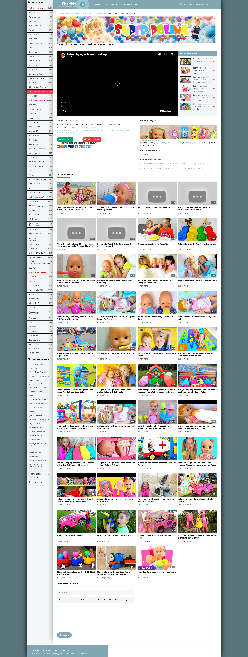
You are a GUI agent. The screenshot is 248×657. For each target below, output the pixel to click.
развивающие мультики (38, 460)
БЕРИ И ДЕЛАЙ (35, 290)
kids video (33, 368)
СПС (30, 322)
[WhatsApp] (83, 146)
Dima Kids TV (34, 127)
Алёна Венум (34, 61)
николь (32, 449)
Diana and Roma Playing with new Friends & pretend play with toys (197, 537)
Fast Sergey (33, 122)
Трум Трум (33, 48)
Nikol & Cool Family (37, 87)
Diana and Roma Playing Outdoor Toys (114, 535)
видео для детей (37, 399)
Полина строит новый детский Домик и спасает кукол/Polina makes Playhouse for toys (156, 391)
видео (31, 395)
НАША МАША (34, 26)
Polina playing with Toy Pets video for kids (197, 244)
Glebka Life (33, 140)
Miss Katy (32, 83)
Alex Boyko (33, 344)
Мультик (33, 388)
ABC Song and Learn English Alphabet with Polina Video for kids (195, 355)
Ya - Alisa (32, 96)
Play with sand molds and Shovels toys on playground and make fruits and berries (76, 245)
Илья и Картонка (36, 162)
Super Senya (34, 192)
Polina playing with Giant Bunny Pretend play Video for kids (156, 500)
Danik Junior (34, 153)
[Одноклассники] (62, 146)
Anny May (32, 69)
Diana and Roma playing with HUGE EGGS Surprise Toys (76, 573)
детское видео (36, 407)
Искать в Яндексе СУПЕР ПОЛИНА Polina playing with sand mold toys (172, 163)
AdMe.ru (32, 294)
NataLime (32, 39)
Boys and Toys (34, 131)
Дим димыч (33, 384)
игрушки (32, 419)
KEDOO (31, 268)
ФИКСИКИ (42, 391)
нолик (40, 449)
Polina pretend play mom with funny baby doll (197, 318)
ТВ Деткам (33, 219)
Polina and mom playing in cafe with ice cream (196, 500)
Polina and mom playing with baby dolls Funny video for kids (155, 282)
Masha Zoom (34, 56)
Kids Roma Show (36, 166)
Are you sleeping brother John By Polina (115, 353)
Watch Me (32, 30)
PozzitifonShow (37, 372)
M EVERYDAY (34, 349)
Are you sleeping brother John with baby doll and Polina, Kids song (116, 464)
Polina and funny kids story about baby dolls (155, 318)
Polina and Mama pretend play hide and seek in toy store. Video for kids (75, 500)
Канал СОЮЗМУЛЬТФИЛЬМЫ (39, 262)
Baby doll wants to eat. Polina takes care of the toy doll (115, 500)
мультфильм (35, 435)
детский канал (41, 403)
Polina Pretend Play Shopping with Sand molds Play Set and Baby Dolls (75, 391)
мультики (34, 424)
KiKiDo (31, 171)
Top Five (32, 277)
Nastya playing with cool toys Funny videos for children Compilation (113, 573)
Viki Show (32, 34)
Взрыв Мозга (34, 285)
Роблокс (32, 391)
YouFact (32, 318)
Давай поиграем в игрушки (36, 239)
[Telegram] (90, 146)
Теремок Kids (34, 201)
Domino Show (34, 299)
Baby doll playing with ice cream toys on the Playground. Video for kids (156, 427)
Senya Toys (33, 113)
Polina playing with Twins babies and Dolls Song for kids (116, 427)
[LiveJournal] (72, 146)
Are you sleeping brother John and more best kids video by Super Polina (196, 391)
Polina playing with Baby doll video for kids (197, 280)
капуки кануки (44, 419)
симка (46, 474)
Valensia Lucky (35, 17)
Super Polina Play (96, 130)
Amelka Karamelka (36, 65)
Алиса (44, 380)
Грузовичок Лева (36, 210)
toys (31, 380)
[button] (59, 599)
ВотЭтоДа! (33, 105)
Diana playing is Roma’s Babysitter (153, 244)
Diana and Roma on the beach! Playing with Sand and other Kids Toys (74, 209)
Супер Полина (81, 130)
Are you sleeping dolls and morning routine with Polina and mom (194, 209)
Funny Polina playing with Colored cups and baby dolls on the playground (75, 427)
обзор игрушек (35, 452)
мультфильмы (34, 439)
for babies (73, 132)
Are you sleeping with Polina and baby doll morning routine (116, 209)
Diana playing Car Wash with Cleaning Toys (155, 537)
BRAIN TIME (33, 303)
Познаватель (34, 340)
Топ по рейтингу (111, 4)
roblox (31, 376)
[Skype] (87, 146)
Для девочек (159, 143)
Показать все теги (36, 482)
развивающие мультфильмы (36, 465)
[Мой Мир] (65, 146)
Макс (42, 384)
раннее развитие (35, 470)
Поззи (31, 188)
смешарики (33, 478)
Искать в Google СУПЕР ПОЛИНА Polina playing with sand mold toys (171, 168)
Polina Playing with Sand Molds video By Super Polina (75, 355)
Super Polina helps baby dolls (70, 535)
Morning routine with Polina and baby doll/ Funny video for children (76, 282)
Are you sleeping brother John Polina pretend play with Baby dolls (114, 391)
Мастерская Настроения (34, 312)
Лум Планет (33, 52)
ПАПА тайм (33, 144)
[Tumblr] (76, 146)
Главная (96, 4)
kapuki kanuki (38, 364)
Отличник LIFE (35, 184)
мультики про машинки (38, 431)
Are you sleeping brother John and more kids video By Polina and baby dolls (75, 464)
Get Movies (33, 331)
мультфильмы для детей (38, 444)
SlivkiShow (33, 335)
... (30, 364)
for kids (65, 132)
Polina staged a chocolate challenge (154, 207)
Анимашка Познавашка (34, 224)
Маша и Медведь (36, 206)
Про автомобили (130, 4)
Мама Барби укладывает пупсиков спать (157, 572)
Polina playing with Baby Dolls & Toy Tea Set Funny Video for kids (75, 318)
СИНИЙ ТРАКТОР (36, 253)
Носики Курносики (37, 179)
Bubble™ (32, 327)
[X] (69, 146)
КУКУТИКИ (33, 244)
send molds (116, 130)
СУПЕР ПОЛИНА (36, 91)
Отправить (64, 635)
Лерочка (32, 12)
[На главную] (73, 4)
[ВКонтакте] (58, 146)
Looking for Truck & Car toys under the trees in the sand (115, 245)
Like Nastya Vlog (36, 78)
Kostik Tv (32, 157)
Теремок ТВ (33, 229)
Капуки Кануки (35, 257)
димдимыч (33, 411)
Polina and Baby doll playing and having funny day (115, 282)
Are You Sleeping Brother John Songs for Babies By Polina (116, 318)
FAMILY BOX (34, 281)
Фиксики (32, 249)
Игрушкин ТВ (34, 234)
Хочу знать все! (35, 307)
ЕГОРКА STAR (34, 109)
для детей (35, 415)
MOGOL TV (33, 353)
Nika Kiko (32, 21)
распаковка (35, 474)
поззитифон (33, 456)
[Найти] (180, 4)
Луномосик (33, 135)
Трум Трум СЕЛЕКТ (37, 43)
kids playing (127, 130)
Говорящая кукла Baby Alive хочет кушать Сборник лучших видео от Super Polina (197, 464)
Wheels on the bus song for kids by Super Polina (157, 464)
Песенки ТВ (33, 215)
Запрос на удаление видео (60, 650)
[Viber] (80, 146)
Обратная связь (38, 650)
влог (31, 403)
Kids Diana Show (36, 74)
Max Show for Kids (36, 149)
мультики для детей (36, 427)
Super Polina (67, 130)
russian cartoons (43, 376)
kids (58, 132)
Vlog (37, 380)
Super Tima (33, 118)
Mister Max (33, 175)
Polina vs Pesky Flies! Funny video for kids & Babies (157, 355)
